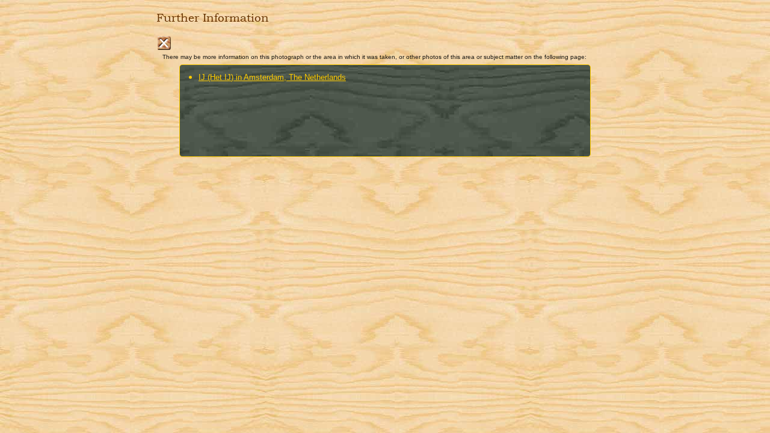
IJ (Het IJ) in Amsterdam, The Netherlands (272, 77)
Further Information (212, 18)
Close (164, 43)
